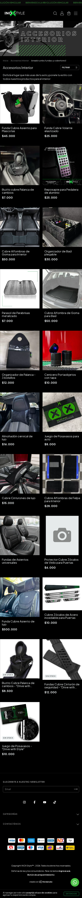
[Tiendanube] (41, 882)
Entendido (71, 894)
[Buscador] (55, 13)
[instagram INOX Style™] (24, 802)
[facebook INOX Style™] (34, 802)
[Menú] (76, 13)
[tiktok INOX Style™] (54, 802)
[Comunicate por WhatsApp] (75, 882)
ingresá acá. (65, 871)
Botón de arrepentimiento (41, 875)
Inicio (5, 60)
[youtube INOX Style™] (44, 802)
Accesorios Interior (20, 60)
